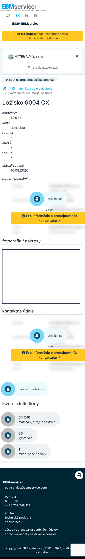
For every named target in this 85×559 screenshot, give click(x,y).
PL (27, 16)
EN (36, 16)
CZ (8, 16)
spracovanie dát (16, 534)
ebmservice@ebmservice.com (26, 487)
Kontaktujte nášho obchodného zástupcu (44, 36)
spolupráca (12, 522)
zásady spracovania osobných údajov (31, 529)
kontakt (10, 513)
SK (17, 16)
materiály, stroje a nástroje (33, 88)
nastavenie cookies (43, 534)
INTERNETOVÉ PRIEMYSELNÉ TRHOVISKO (24, 10)
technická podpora (18, 517)
